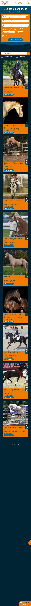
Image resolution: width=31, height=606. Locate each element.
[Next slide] (27, 73)
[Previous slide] (4, 73)
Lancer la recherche (15, 39)
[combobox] (15, 25)
